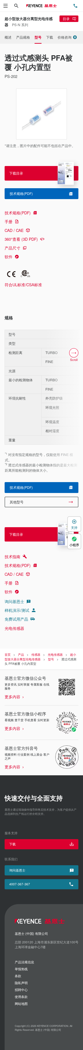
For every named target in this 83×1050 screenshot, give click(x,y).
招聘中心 (21, 989)
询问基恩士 (14, 601)
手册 (8, 221)
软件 (8, 256)
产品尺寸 (12, 248)
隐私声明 (21, 982)
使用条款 (21, 996)
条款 (18, 975)
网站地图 (21, 1003)
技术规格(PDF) (18, 213)
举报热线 (21, 969)
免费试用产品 (16, 619)
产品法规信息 (24, 962)
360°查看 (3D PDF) (21, 239)
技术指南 (12, 556)
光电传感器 (14, 628)
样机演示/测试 (17, 610)
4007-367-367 (19, 884)
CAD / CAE (14, 230)
